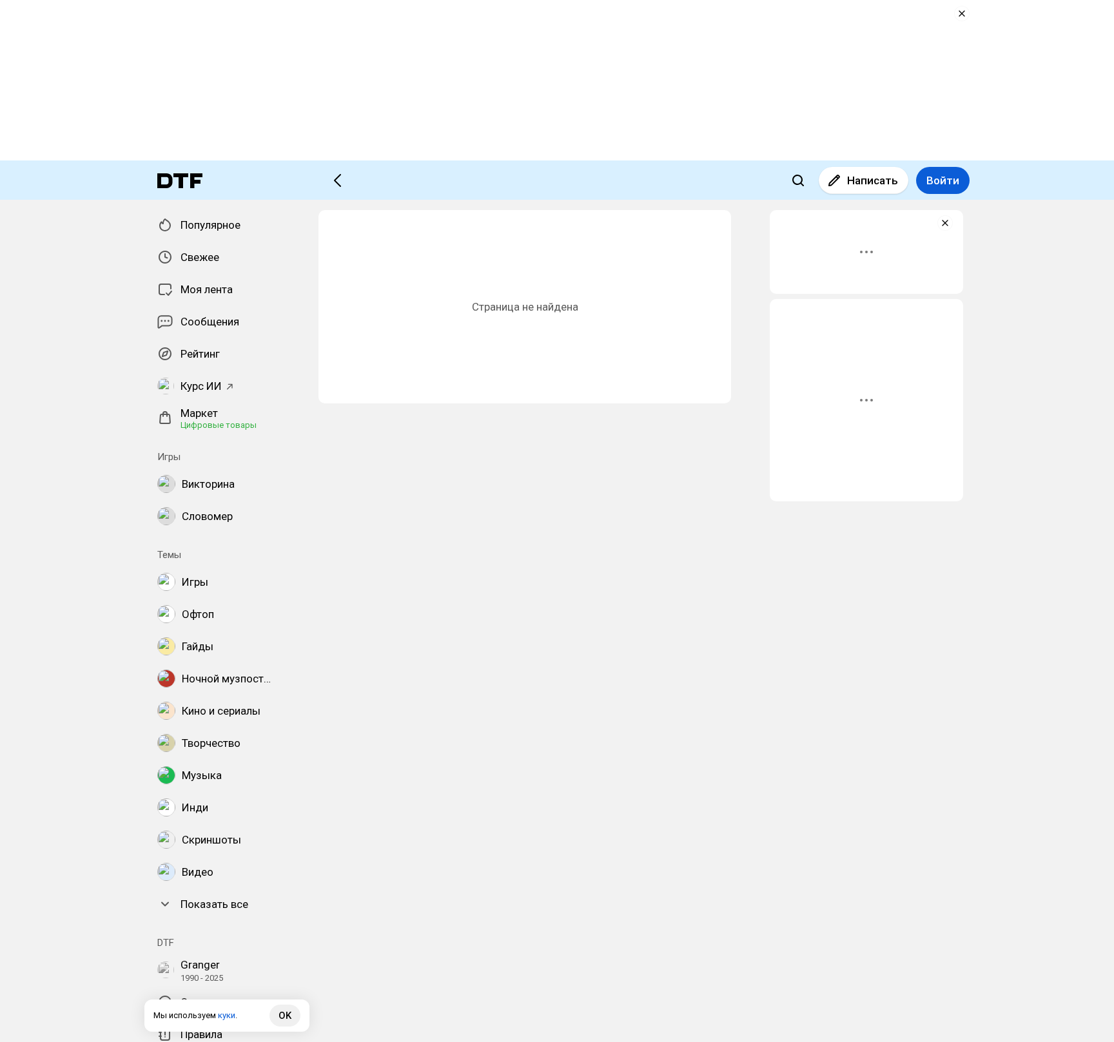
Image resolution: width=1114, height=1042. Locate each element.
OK (284, 1015)
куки (226, 1015)
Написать (872, 180)
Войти (942, 180)
